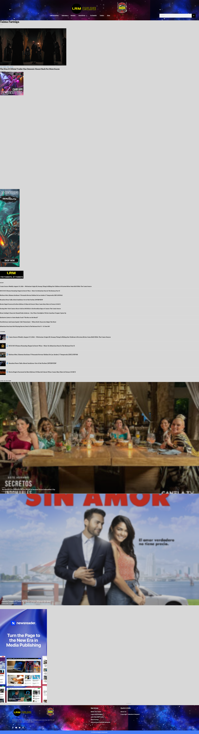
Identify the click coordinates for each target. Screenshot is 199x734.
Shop (108, 15)
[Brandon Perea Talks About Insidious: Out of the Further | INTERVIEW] (3, 363)
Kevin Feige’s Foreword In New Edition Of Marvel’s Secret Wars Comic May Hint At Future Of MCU (30, 304)
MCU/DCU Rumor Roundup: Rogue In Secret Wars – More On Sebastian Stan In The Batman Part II (30, 291)
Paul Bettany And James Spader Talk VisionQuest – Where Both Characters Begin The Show (28, 322)
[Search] (194, 16)
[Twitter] (19, 728)
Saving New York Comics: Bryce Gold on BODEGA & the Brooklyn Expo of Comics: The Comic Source (30, 308)
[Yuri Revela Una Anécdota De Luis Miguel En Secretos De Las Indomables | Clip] (99, 438)
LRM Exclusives (54, 15)
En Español (93, 15)
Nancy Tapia (5, 491)
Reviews (73, 15)
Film (1, 67)
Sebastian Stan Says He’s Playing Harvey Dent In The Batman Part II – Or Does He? (25, 326)
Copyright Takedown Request (130, 714)
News (8, 67)
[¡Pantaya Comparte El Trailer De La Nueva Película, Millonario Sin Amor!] (99, 549)
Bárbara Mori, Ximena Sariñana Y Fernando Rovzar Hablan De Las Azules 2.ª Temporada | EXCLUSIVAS (31, 295)
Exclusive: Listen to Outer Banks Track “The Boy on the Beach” (19, 317)
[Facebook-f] (13, 728)
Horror (4, 67)
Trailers (102, 15)
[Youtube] (16, 728)
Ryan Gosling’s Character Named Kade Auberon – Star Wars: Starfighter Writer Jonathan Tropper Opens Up (33, 313)
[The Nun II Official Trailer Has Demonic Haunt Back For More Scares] (33, 46)
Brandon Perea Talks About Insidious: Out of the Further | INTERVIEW (21, 300)
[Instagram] (23, 728)
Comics (3, 487)
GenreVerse (82, 15)
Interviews (65, 15)
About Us (123, 712)
